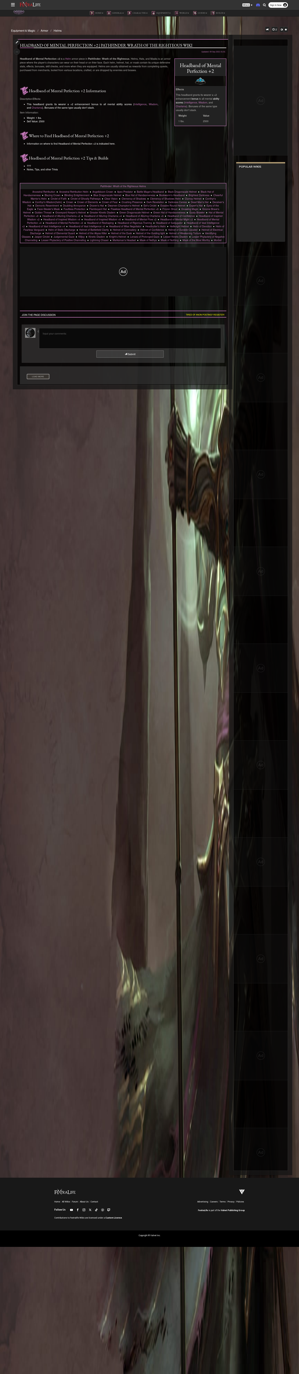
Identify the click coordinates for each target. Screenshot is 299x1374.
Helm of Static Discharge (61, 229)
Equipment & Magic (23, 30)
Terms (223, 1202)
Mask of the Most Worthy (196, 240)
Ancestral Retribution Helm (73, 191)
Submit (131, 354)
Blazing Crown (52, 195)
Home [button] (98, 13)
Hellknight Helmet (179, 226)
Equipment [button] (162, 13)
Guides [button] (201, 13)
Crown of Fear (110, 202)
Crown (69, 202)
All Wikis (66, 1202)
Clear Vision (111, 198)
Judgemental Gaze (64, 236)
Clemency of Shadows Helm (165, 198)
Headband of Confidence (181, 216)
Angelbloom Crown (102, 191)
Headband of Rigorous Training (135, 223)
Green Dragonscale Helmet (134, 212)
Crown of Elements (87, 202)
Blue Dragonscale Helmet (107, 195)
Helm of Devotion (202, 226)
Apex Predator (125, 191)
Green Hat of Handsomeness (169, 212)
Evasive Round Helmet (172, 205)
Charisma (181, 106)
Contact (94, 1202)
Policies (240, 1202)
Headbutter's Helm (155, 226)
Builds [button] (219, 13)
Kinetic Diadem (97, 236)
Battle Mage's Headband (150, 191)
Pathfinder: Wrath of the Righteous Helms (123, 186)
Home (57, 1202)
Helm (68, 58)
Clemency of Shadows (134, 198)
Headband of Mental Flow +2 (140, 219)
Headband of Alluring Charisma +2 (61, 216)
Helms (58, 30)
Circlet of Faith (59, 198)
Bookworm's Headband (172, 195)
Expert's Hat (196, 205)
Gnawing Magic (189, 209)
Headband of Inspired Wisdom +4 (61, 219)
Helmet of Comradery (124, 229)
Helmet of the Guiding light (150, 233)
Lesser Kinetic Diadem (175, 236)
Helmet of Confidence (152, 229)
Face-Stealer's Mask (48, 209)
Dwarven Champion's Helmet (124, 205)
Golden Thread (43, 212)
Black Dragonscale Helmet (182, 191)
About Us (84, 1202)
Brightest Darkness (199, 195)
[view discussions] (267, 29)
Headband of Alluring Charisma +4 (103, 216)
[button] (247, 5)
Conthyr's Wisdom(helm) (48, 202)
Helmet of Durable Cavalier (183, 229)
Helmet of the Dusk (121, 233)
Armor (44, 30)
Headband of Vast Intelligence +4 (47, 226)
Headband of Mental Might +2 (176, 219)
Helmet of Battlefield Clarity (94, 229)
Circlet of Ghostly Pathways (86, 198)
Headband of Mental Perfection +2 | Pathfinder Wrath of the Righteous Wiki (106, 45)
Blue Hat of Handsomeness (140, 195)
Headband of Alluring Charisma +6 (145, 216)
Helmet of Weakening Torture (185, 233)
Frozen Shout (169, 209)
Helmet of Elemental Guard (60, 233)
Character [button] (139, 13)
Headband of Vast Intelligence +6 (87, 226)
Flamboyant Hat (98, 209)
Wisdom (202, 102)
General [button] (117, 13)
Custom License (113, 1218)
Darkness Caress (177, 202)
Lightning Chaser (99, 240)
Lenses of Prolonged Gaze (144, 236)
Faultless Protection (74, 209)
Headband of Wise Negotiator (125, 226)
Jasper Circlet (42, 236)
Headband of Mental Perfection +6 (64, 223)
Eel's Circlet (150, 205)
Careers (214, 1202)
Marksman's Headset (124, 240)
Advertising (202, 1202)
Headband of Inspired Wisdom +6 (102, 219)
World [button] (183, 13)
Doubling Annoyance (74, 205)
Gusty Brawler (197, 212)
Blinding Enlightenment (76, 195)
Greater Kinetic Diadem (102, 212)
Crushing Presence (132, 202)
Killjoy (81, 236)
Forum (75, 1202)
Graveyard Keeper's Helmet (70, 212)
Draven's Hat (97, 205)
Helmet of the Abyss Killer (93, 233)
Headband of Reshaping (100, 223)
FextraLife (203, 1210)
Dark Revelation (155, 202)
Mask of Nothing (170, 240)
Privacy (231, 1202)
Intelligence (191, 102)
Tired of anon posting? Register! (205, 314)
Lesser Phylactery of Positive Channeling (63, 240)
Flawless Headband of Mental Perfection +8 (134, 209)
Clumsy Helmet (193, 198)
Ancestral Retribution (43, 191)
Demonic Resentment (47, 205)
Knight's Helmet (117, 236)
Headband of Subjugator (169, 223)
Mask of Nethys (148, 240)
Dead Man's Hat (200, 202)
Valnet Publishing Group (233, 1210)
